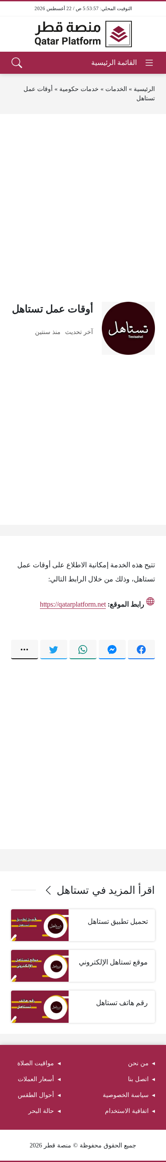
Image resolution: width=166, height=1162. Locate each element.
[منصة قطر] (83, 34)
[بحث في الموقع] (16, 62)
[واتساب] (83, 649)
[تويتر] (53, 649)
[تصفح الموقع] (123, 62)
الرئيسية (144, 89)
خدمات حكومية (79, 89)
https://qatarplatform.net (73, 604)
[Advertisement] (83, 208)
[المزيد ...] (24, 649)
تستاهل (73, 890)
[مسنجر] (112, 649)
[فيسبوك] (141, 649)
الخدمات (116, 89)
